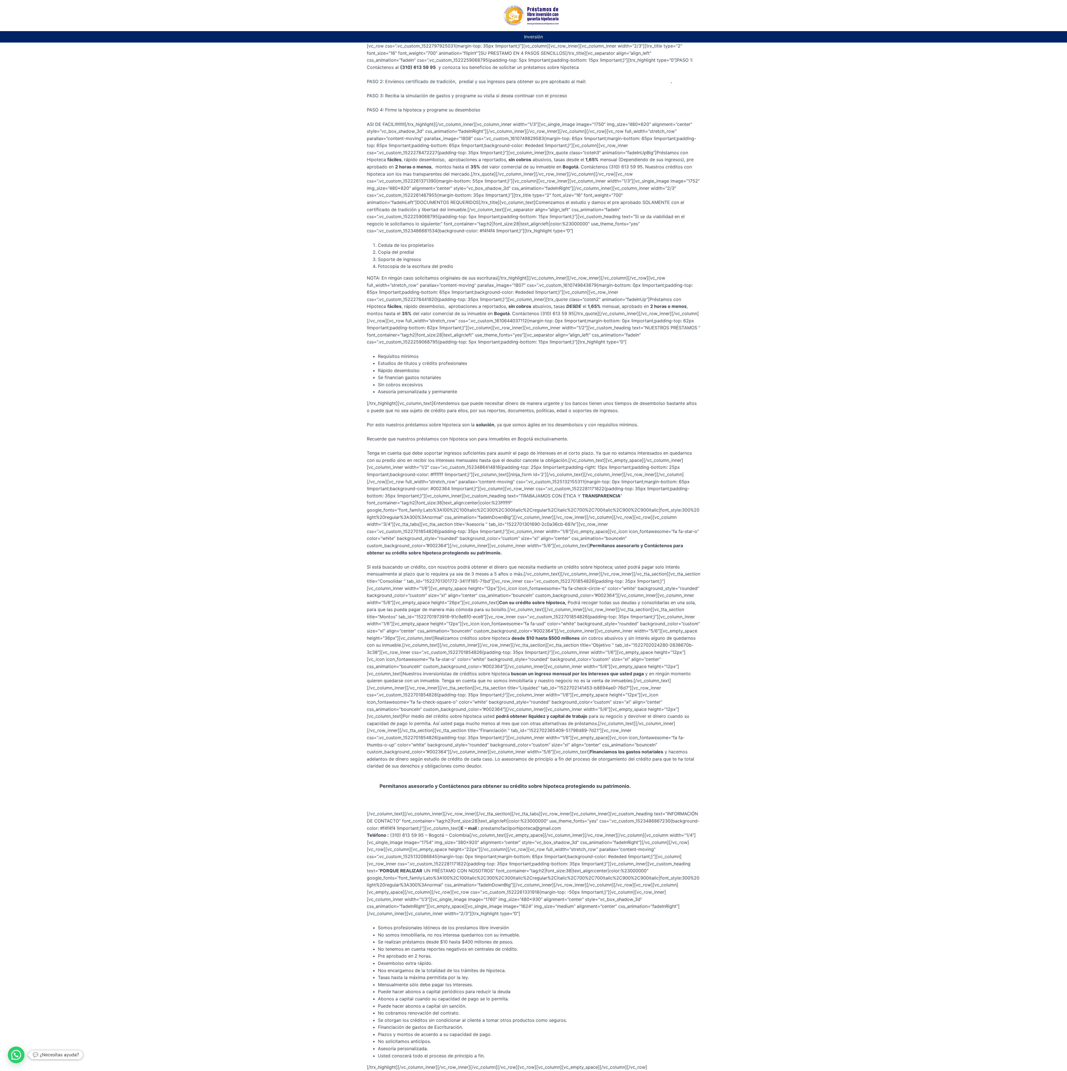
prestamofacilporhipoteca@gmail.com (629, 81)
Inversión (533, 36)
